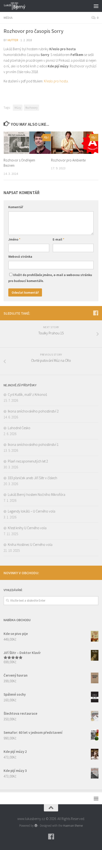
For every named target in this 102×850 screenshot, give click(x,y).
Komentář (15, 207)
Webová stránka (20, 256)
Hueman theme (73, 826)
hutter (13, 40)
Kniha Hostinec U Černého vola (30, 544)
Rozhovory (31, 107)
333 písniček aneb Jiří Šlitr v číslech (32, 478)
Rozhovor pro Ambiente (68, 160)
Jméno (14, 239)
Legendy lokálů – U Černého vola (31, 511)
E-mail (58, 239)
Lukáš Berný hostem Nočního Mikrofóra (36, 494)
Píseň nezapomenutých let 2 (28, 461)
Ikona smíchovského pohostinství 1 (33, 444)
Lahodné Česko (19, 428)
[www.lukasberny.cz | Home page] (19, 6)
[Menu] (96, 6)
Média (8, 17)
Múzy (17, 107)
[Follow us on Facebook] (95, 313)
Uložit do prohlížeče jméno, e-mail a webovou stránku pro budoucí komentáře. (50, 278)
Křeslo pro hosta (56, 81)
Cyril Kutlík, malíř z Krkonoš (27, 394)
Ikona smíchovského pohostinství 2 (33, 411)
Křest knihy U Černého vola (27, 528)
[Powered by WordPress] (35, 825)
